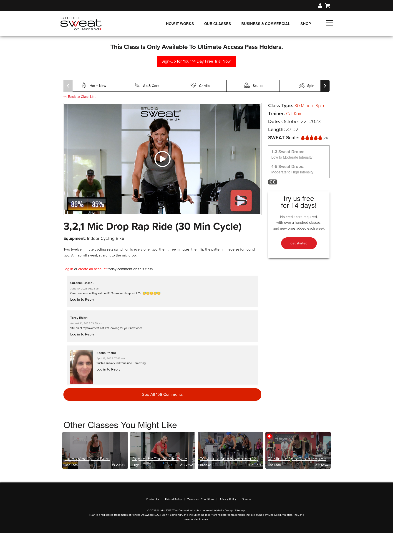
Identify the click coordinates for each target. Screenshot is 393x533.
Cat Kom (294, 114)
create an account (92, 269)
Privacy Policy (228, 499)
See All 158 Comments (162, 394)
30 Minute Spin (309, 106)
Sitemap (247, 499)
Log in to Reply (82, 299)
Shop (305, 23)
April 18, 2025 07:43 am (110, 358)
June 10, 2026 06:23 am (84, 288)
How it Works (180, 23)
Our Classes (217, 23)
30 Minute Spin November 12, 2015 (233, 459)
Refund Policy (173, 499)
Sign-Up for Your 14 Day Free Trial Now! (196, 61)
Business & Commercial (265, 23)
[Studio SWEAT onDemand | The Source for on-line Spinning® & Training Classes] (81, 23)
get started (298, 243)
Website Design (224, 510)
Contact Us (152, 499)
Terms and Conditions (200, 499)
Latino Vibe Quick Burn (87, 459)
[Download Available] (269, 436)
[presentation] (68, 86)
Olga (136, 465)
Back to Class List (79, 96)
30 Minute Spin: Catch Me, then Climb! (305, 459)
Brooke (205, 465)
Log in (68, 269)
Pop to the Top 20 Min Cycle (159, 459)
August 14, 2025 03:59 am (86, 323)
